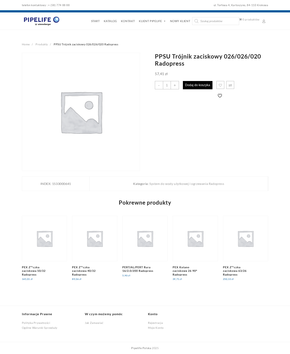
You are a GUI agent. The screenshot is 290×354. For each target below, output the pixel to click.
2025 (155, 348)
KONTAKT (128, 21)
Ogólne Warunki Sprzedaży (39, 327)
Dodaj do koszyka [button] (36, 281)
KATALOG (110, 21)
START (95, 21)
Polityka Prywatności (36, 322)
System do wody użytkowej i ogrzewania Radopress (186, 183)
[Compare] (230, 85)
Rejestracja (155, 322)
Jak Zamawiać (94, 322)
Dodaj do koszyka (197, 85)
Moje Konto (156, 327)
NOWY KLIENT (180, 21)
